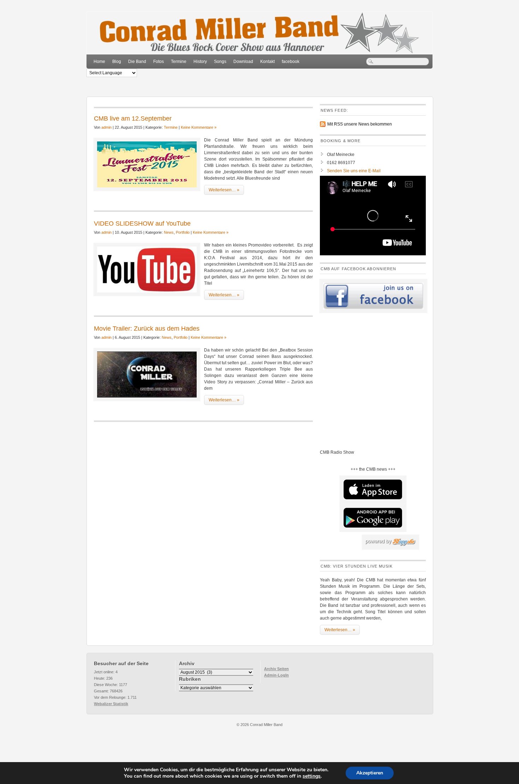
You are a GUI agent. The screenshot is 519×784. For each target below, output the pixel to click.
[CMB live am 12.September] (147, 164)
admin (106, 127)
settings (312, 776)
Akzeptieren (369, 773)
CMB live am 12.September (133, 118)
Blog (116, 61)
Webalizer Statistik (111, 704)
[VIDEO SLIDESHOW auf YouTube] (147, 269)
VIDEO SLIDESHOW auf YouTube (142, 223)
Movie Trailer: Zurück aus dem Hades (146, 328)
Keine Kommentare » (198, 127)
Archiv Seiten (276, 669)
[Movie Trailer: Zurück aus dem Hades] (147, 374)
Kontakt (267, 61)
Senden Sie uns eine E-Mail (354, 170)
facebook (290, 61)
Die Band (137, 61)
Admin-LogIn (276, 675)
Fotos (158, 61)
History (200, 61)
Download (243, 61)
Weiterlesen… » (224, 189)
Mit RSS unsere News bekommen (359, 124)
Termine (178, 61)
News (169, 232)
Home (99, 61)
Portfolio (183, 232)
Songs (220, 61)
